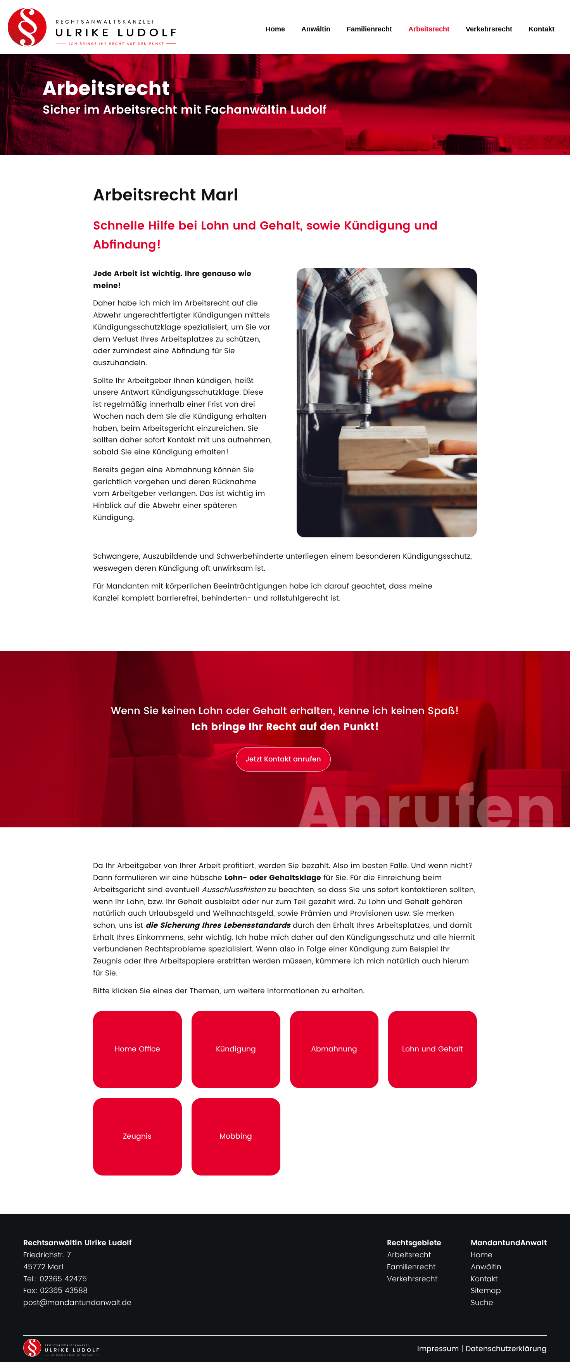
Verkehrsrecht (489, 29)
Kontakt (541, 29)
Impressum (438, 1349)
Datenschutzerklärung (506, 1349)
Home (275, 29)
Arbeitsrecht (428, 29)
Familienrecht (369, 29)
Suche (482, 1303)
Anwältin (315, 29)
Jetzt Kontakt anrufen (283, 759)
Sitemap (486, 1291)
